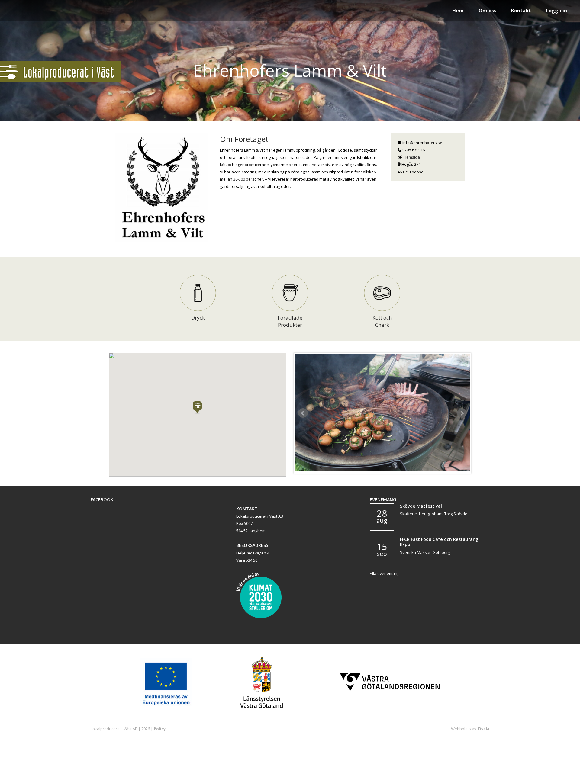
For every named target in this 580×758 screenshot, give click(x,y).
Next (462, 413)
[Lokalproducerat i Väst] (60, 81)
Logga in (556, 10)
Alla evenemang (384, 573)
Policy (160, 728)
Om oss (487, 10)
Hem (458, 10)
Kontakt (521, 10)
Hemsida (412, 157)
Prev (303, 413)
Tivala (483, 728)
